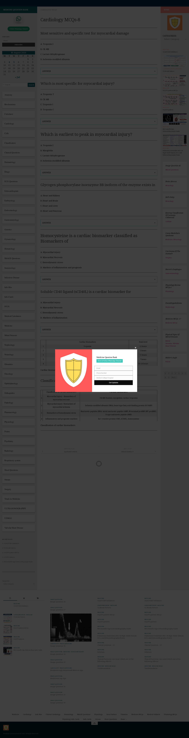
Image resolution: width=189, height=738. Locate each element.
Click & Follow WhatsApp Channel (110, 361)
